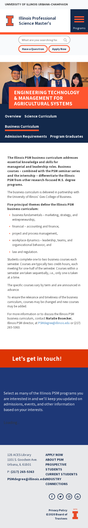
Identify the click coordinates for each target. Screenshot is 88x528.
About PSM (54, 459)
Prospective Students (55, 466)
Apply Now (59, 49)
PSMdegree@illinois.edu (54, 323)
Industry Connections (56, 481)
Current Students (61, 474)
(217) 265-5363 (22, 471)
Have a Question (33, 49)
